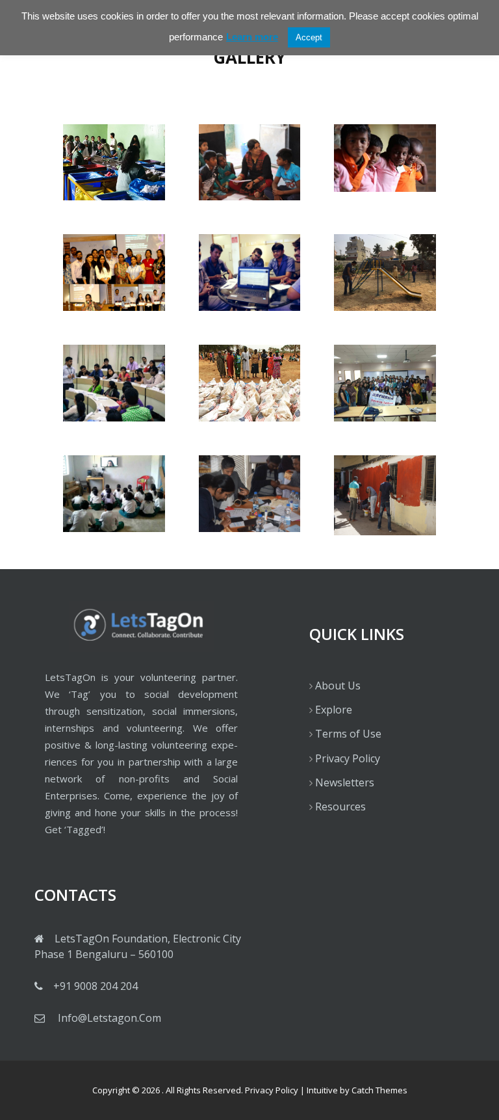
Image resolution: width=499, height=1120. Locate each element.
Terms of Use (348, 734)
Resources (340, 806)
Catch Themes (379, 1090)
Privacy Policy (347, 758)
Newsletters (344, 782)
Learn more (252, 36)
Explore (333, 709)
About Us (338, 685)
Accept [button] (309, 37)
